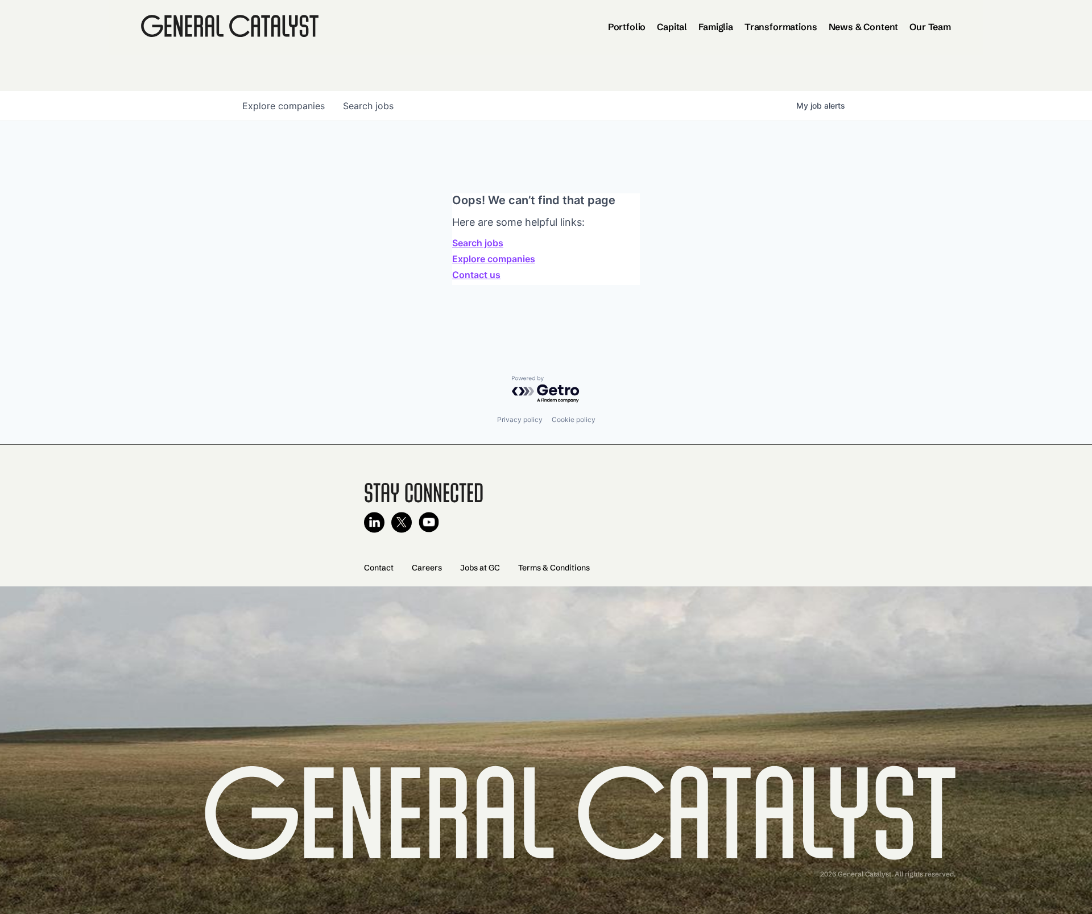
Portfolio (627, 26)
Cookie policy (573, 419)
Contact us (476, 274)
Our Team (930, 26)
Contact (379, 568)
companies (283, 105)
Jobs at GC (480, 568)
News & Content (864, 26)
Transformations (780, 26)
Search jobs (477, 243)
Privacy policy (520, 419)
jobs (368, 105)
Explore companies (493, 258)
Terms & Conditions (554, 568)
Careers (427, 568)
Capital (672, 26)
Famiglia (715, 26)
